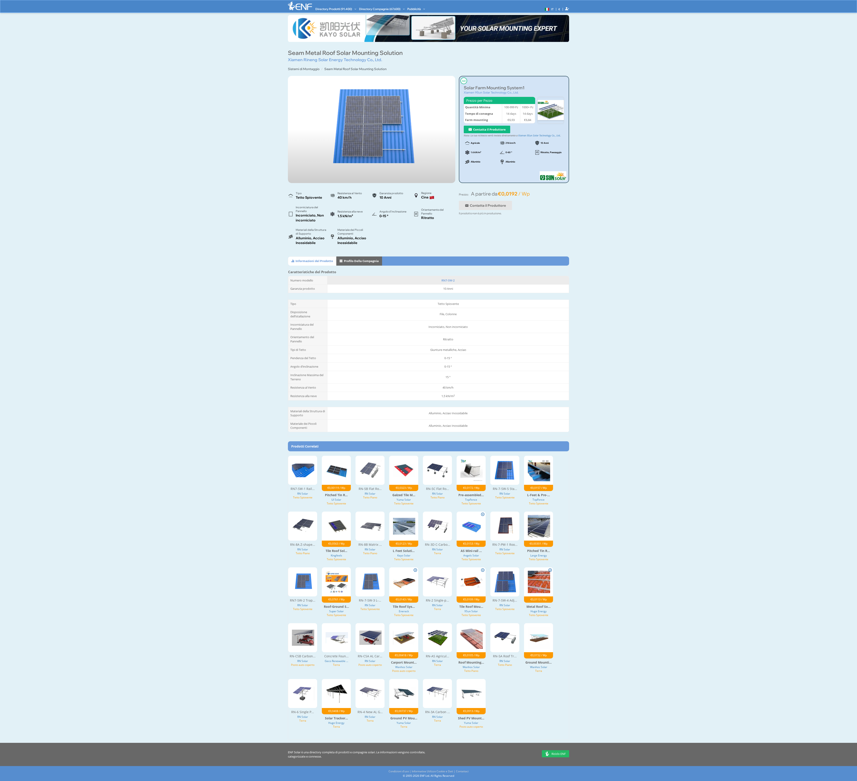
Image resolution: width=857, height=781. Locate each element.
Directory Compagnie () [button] (380, 9)
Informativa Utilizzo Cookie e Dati (432, 771)
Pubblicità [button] (414, 9)
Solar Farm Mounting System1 (494, 87)
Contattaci (462, 771)
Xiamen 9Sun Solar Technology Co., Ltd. (491, 92)
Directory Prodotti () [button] (334, 9)
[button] (548, 9)
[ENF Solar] (300, 5)
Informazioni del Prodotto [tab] (314, 261)
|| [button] (559, 9)
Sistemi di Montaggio (304, 69)
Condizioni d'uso (399, 771)
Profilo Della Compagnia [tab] (361, 261)
